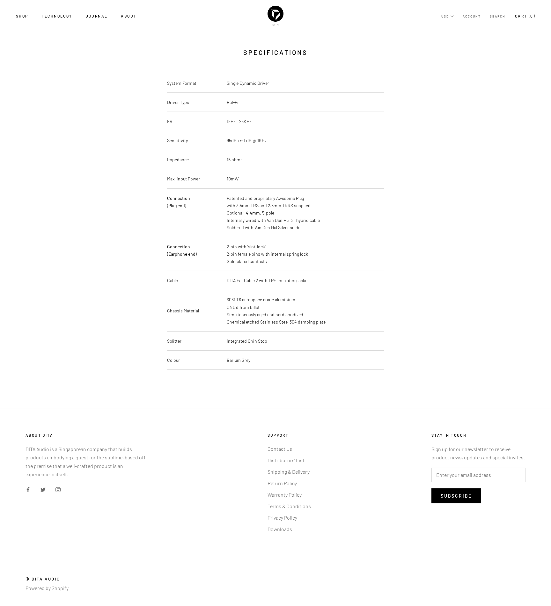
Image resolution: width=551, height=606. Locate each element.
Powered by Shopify (47, 588)
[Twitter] (43, 489)
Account (472, 16)
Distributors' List (286, 460)
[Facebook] (28, 489)
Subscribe (456, 496)
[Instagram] (58, 489)
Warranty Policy (285, 495)
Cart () (525, 16)
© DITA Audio (43, 578)
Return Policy (282, 483)
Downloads (280, 529)
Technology (57, 16)
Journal (97, 16)
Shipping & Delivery (289, 472)
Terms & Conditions (289, 506)
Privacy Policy (282, 518)
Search (497, 16)
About (128, 16)
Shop (22, 16)
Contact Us (280, 449)
